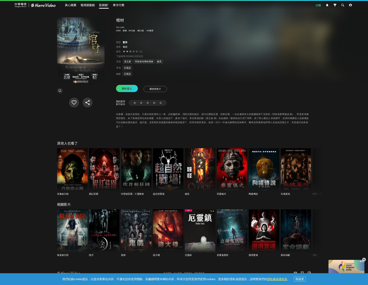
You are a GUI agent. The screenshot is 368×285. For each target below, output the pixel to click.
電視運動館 (87, 5)
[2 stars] (141, 103)
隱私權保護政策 (277, 279)
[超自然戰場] (168, 172)
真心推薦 (70, 5)
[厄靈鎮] (200, 233)
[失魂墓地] (296, 172)
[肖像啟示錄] (72, 172)
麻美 (159, 61)
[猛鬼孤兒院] (72, 233)
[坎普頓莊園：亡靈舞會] (136, 172)
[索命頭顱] (296, 233)
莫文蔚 (127, 61)
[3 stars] (147, 103)
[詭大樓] (168, 233)
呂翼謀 (127, 68)
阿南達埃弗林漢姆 (144, 61)
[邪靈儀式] (232, 172)
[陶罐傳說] (264, 172)
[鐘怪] (200, 172)
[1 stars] (135, 103)
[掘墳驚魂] (264, 233)
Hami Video (35, 5)
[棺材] (74, 102)
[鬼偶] (136, 233)
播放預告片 (155, 89)
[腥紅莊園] (104, 172)
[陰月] (104, 233)
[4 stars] (154, 103)
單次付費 (118, 5)
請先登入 (127, 88)
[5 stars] (160, 103)
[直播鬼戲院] (232, 233)
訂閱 (318, 5)
